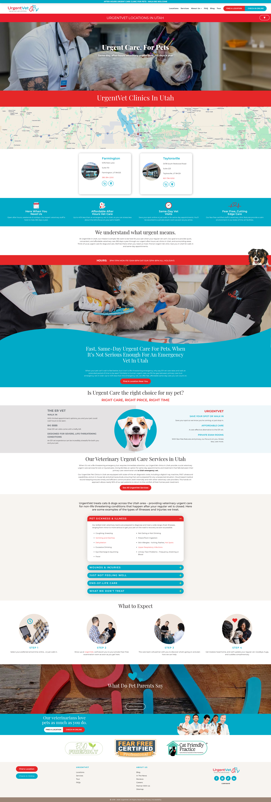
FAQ (206, 8)
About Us (195, 8)
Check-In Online (27, 776)
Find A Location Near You (135, 381)
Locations (174, 8)
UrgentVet (89, 652)
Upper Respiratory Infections (150, 547)
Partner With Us (143, 786)
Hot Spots (169, 543)
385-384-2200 (108, 177)
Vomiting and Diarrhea (105, 538)
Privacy (148, 800)
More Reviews (135, 706)
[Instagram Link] (222, 778)
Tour (219, 8)
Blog (212, 8)
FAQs (78, 782)
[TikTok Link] (228, 778)
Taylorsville (171, 158)
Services (185, 8)
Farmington (111, 158)
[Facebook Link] (216, 778)
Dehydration (101, 543)
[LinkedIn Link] (234, 778)
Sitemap (140, 789)
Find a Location (26, 769)
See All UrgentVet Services (135, 488)
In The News (141, 776)
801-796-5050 (169, 178)
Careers (139, 782)
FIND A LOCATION (234, 8)
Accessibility (156, 800)
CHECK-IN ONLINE (256, 8)
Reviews (139, 779)
